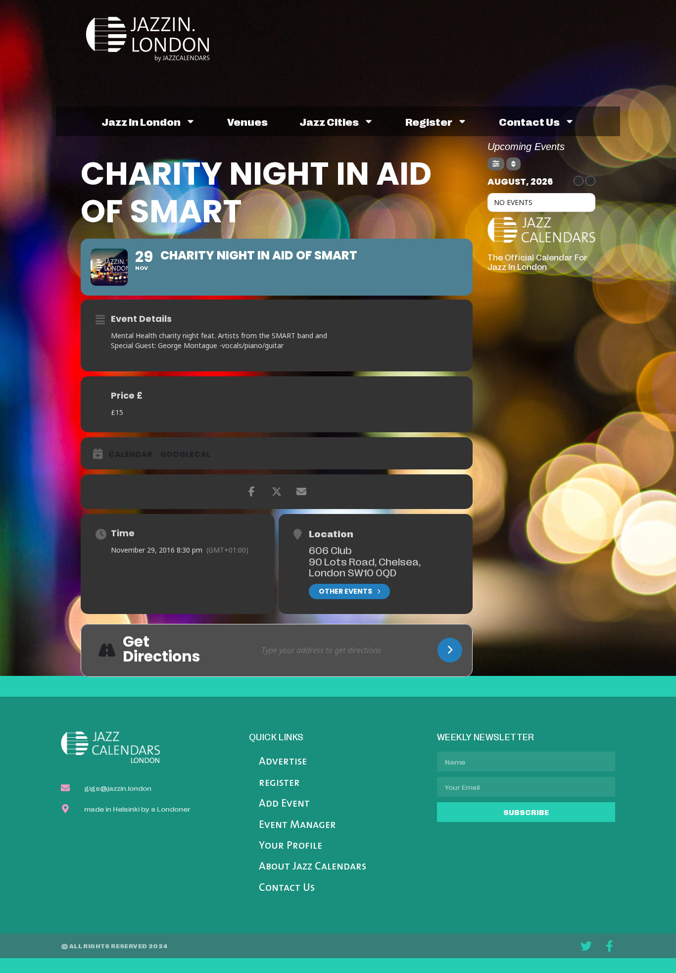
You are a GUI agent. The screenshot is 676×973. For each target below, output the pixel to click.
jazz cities (329, 121)
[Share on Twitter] (276, 491)
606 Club (330, 550)
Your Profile (290, 846)
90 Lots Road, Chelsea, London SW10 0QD (365, 566)
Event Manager (297, 825)
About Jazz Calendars (312, 866)
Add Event (284, 804)
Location (331, 533)
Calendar (130, 455)
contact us (529, 121)
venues (247, 121)
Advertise (283, 762)
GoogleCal (185, 455)
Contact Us (287, 888)
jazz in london (141, 121)
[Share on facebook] (252, 491)
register (428, 121)
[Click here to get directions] (449, 650)
